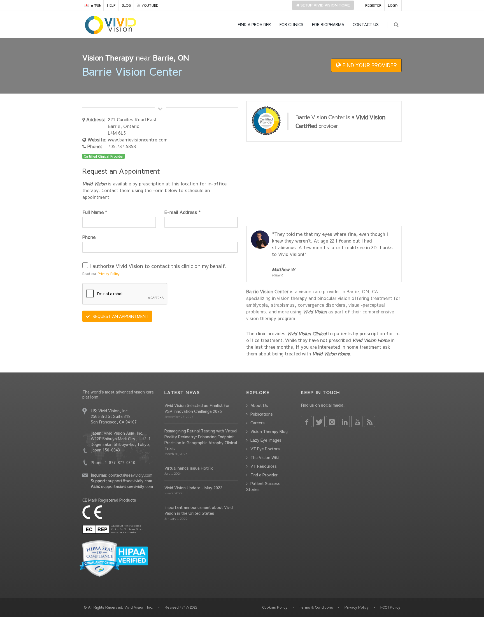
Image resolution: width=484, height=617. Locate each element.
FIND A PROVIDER (254, 24)
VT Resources (263, 466)
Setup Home (324, 5)
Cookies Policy (274, 607)
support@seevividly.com (130, 480)
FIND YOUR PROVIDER (369, 65)
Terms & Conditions (316, 607)
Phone (89, 237)
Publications (261, 414)
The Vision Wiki (264, 457)
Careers (257, 422)
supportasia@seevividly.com (127, 486)
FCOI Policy (390, 607)
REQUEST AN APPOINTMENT (120, 316)
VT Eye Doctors (265, 448)
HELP (111, 5)
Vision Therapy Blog (269, 431)
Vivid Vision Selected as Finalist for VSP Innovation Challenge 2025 (197, 408)
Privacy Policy (109, 273)
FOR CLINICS (291, 24)
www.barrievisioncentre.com (137, 139)
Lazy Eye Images (265, 440)
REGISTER (373, 5)
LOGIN (393, 5)
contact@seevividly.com (130, 475)
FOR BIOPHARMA (328, 24)
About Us (259, 405)
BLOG (126, 5)
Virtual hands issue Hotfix (188, 468)
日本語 (95, 5)
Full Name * (94, 212)
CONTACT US (366, 24)
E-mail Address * (182, 212)
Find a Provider (264, 475)
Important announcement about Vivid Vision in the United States (198, 510)
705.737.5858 (122, 146)
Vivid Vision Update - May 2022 (193, 487)
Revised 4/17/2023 (181, 607)
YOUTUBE (149, 5)
